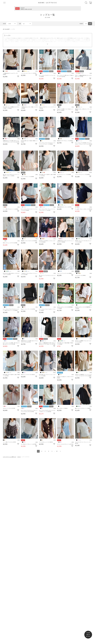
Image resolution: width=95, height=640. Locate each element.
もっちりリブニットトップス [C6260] (64, 174)
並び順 (4, 23)
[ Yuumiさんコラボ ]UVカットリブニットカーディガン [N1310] (47, 241)
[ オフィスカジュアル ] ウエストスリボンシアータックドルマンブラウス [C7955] (29, 411)
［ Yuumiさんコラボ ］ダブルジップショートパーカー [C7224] (29, 274)
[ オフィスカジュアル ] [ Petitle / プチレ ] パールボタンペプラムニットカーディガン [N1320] (83, 143)
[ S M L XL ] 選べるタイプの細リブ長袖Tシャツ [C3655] (29, 141)
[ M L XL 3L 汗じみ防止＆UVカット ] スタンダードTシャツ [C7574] (11, 274)
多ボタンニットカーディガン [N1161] (28, 374)
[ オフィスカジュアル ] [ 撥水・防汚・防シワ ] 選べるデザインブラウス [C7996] (11, 343)
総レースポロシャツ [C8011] (62, 408)
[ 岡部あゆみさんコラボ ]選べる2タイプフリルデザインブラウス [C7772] (29, 341)
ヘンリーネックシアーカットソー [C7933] (28, 73)
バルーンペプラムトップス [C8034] (27, 176)
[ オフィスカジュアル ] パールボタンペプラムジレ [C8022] (47, 310)
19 (56, 451)
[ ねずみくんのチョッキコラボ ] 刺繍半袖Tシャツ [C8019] (83, 308)
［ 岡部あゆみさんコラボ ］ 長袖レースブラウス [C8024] (29, 107)
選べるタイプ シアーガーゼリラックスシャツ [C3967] (47, 276)
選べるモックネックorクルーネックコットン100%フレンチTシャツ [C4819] (11, 175)
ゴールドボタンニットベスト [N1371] (46, 442)
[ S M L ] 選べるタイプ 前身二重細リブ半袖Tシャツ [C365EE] (65, 343)
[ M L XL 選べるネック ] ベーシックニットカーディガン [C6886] (47, 375)
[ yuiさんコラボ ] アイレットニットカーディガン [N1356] (47, 107)
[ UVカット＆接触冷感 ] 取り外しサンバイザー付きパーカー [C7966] (83, 76)
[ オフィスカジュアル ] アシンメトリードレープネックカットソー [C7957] (47, 210)
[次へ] (60, 451)
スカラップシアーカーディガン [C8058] (64, 273)
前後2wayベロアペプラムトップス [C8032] (65, 140)
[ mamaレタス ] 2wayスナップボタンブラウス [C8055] (65, 377)
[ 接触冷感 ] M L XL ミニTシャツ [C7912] (64, 206)
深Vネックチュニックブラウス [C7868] (10, 242)
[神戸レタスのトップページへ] (47, 2)
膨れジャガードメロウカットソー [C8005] (82, 408)
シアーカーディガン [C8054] (80, 275)
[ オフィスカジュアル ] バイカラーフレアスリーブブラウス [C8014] (29, 210)
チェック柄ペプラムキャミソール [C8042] (10, 209)
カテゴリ (19, 456)
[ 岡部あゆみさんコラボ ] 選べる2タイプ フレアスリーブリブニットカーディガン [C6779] (11, 141)
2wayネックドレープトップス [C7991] (28, 309)
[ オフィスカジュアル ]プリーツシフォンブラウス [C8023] (47, 76)
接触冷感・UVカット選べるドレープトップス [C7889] (83, 110)
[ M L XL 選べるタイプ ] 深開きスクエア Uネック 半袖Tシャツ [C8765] (11, 107)
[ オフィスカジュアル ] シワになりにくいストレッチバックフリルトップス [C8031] (47, 143)
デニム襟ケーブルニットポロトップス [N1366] (83, 209)
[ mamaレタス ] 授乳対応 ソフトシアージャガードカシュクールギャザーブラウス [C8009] (83, 375)
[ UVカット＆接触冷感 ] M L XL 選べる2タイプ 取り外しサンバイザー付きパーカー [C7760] (47, 343)
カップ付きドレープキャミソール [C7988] (28, 444)
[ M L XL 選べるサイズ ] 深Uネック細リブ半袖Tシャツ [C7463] (11, 375)
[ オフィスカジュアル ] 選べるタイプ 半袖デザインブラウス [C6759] (65, 76)
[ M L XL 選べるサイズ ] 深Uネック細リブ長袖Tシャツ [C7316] (47, 175)
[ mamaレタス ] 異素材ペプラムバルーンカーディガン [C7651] (83, 341)
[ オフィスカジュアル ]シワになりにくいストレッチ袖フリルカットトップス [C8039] (11, 310)
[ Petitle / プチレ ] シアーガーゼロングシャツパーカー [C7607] (83, 241)
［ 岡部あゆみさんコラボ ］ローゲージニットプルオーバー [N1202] (65, 241)
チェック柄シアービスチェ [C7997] (9, 442)
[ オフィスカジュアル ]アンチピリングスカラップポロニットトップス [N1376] (47, 411)
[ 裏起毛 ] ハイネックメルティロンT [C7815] (29, 240)
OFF (90, 23)
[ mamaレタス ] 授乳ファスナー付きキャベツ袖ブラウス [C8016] (65, 110)
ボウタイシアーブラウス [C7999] (9, 408)
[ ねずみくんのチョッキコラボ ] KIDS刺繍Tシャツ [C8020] (65, 308)
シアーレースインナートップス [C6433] (82, 174)
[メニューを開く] (4, 2)
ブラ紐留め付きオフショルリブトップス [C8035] (10, 74)
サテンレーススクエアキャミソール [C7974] (65, 444)
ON (86, 23)
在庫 (20, 23)
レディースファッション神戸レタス (9, 456)
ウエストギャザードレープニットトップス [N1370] (83, 443)
